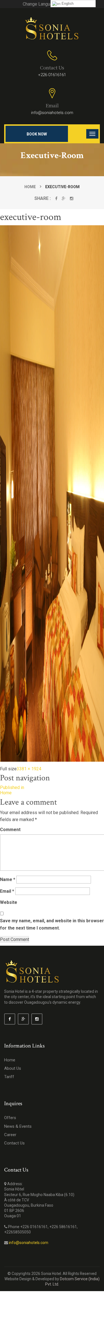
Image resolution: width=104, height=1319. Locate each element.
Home (30, 187)
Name (7, 879)
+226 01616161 (52, 74)
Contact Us (14, 1143)
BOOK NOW (37, 134)
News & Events (18, 1126)
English (66, 3)
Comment (10, 829)
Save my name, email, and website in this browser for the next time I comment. (52, 924)
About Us (12, 1068)
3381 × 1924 (29, 768)
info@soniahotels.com (52, 112)
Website (8, 902)
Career (10, 1134)
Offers (10, 1117)
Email (7, 891)
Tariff (9, 1076)
